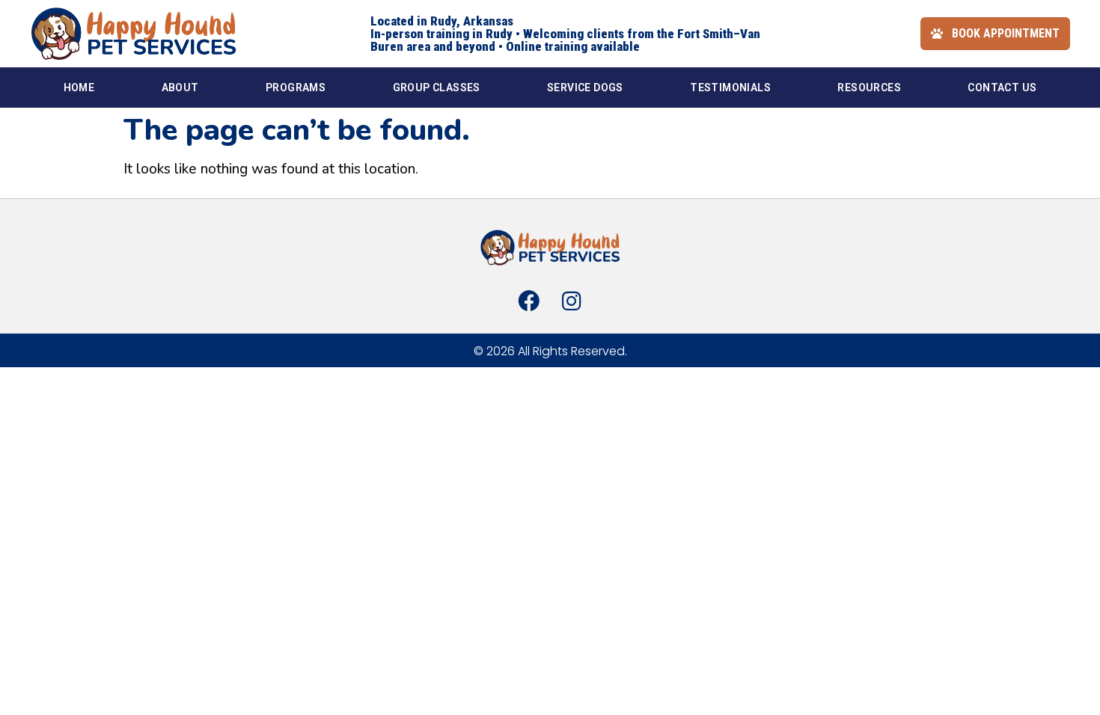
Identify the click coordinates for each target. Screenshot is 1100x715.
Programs (296, 87)
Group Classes (436, 87)
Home (79, 87)
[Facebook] (529, 300)
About (180, 87)
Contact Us (1002, 87)
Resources (869, 87)
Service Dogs (585, 87)
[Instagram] (570, 300)
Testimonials (730, 87)
